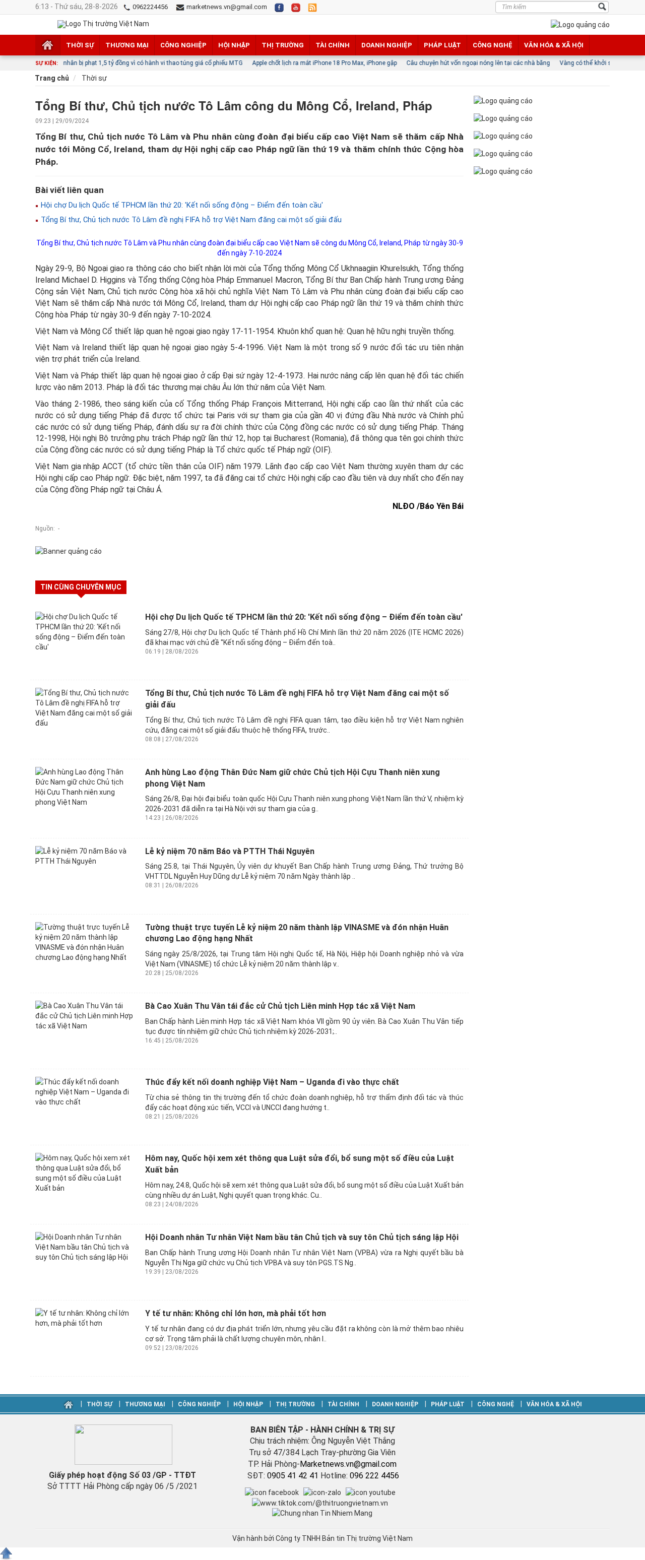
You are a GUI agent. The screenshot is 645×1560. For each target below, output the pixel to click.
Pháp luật (442, 45)
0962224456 (149, 7)
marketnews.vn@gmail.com (226, 7)
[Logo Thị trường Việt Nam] (103, 24)
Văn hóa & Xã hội (554, 45)
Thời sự (80, 45)
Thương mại (127, 45)
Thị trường (283, 45)
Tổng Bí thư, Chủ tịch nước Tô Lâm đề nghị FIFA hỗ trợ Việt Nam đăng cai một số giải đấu (190, 219)
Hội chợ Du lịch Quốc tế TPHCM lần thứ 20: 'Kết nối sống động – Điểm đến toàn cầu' (181, 205)
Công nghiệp (183, 45)
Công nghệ (492, 45)
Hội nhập (234, 45)
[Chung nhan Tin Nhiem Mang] (322, 1513)
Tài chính (332, 45)
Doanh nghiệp (386, 45)
